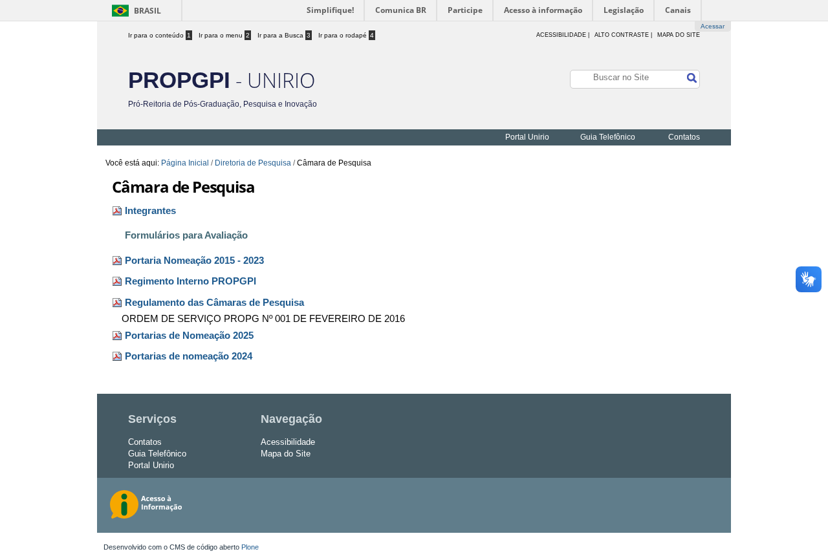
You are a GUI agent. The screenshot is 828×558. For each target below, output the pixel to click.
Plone (250, 547)
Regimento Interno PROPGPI (190, 281)
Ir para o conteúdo (159, 35)
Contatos (684, 137)
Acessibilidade (288, 442)
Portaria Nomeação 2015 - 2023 (194, 260)
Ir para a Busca (283, 35)
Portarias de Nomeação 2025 (189, 335)
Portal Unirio (527, 137)
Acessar (712, 26)
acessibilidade (561, 35)
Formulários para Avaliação (186, 235)
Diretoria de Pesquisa (253, 162)
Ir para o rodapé (346, 35)
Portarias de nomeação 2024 (188, 356)
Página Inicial (185, 162)
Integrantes (150, 211)
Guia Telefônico (607, 137)
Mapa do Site (678, 35)
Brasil (147, 10)
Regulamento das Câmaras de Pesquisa (214, 302)
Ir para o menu (224, 35)
